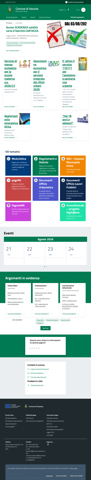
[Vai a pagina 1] (44, 266)
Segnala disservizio (10, 424)
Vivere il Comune (44, 17)
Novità (24, 17)
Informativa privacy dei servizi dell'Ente (55, 422)
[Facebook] (67, 10)
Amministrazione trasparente (34, 421)
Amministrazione (12, 17)
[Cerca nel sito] (83, 10)
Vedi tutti (45, 328)
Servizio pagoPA (10, 427)
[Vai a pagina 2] (46, 266)
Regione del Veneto (10, 2)
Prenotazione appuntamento (13, 421)
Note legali (50, 435)
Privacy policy (74, 468)
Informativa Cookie (52, 427)
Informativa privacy (52, 418)
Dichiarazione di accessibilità (55, 429)
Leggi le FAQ (50, 432)
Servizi (32, 17)
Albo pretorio (30, 418)
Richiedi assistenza (10, 418)
